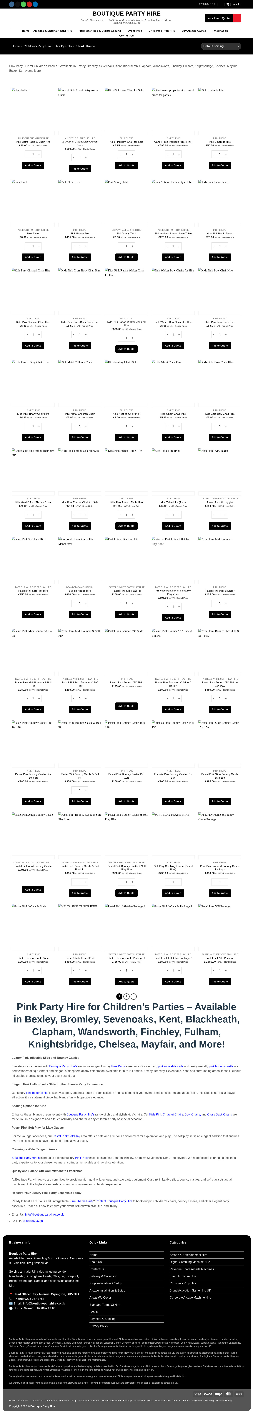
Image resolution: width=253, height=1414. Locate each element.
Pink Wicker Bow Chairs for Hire (173, 322)
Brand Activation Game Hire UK (190, 1290)
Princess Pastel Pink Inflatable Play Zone (173, 592)
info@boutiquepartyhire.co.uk (44, 1214)
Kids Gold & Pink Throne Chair (33, 502)
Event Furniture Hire (183, 1276)
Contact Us (126, 35)
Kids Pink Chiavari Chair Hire (33, 322)
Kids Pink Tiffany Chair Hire (33, 413)
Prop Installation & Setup (105, 1283)
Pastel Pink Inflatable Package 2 (173, 958)
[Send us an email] (17, 4)
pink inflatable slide (170, 1066)
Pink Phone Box (80, 233)
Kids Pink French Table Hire (126, 502)
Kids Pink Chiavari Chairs (166, 1114)
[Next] (134, 996)
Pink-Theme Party (81, 1201)
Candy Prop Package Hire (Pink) (173, 141)
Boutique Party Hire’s (63, 1066)
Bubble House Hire (80, 590)
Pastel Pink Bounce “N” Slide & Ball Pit (173, 684)
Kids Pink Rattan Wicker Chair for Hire (126, 323)
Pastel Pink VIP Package (220, 958)
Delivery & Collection (103, 1276)
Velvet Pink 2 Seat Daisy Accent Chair (79, 143)
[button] (220, 4)
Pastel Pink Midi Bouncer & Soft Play (79, 684)
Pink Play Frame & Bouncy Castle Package (219, 868)
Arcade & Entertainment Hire (188, 1254)
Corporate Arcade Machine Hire (190, 1297)
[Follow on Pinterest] (29, 4)
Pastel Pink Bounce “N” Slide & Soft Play (220, 684)
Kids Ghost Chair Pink (173, 413)
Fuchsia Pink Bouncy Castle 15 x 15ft (173, 776)
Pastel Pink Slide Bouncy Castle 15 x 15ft (219, 776)
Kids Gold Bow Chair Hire (220, 413)
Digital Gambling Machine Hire (190, 1262)
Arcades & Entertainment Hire (52, 30)
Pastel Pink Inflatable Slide (33, 958)
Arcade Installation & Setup (107, 1290)
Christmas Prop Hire (162, 30)
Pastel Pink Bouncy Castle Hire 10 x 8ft (33, 776)
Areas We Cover (100, 1297)
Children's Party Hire (37, 46)
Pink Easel (33, 233)
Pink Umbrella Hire (220, 141)
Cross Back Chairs (219, 1114)
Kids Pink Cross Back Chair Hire (80, 322)
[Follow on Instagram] (11, 4)
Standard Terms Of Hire (104, 1304)
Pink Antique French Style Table (173, 233)
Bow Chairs (192, 1114)
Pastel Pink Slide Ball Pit (126, 590)
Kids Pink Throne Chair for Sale (79, 502)
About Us (95, 1262)
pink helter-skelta (37, 1092)
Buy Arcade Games (194, 30)
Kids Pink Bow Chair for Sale (126, 141)
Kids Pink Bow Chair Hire (219, 322)
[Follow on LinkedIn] (35, 4)
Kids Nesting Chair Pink (126, 413)
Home (25, 30)
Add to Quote (33, 165)
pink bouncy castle (221, 1066)
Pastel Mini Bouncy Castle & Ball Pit (80, 776)
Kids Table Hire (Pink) (173, 502)
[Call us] (23, 4)
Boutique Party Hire (126, 13)
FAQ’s (93, 1311)
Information (220, 30)
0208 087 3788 (33, 1221)
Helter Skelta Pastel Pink (80, 958)
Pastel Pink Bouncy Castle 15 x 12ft (126, 776)
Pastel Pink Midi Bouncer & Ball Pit (33, 684)
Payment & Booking (102, 1318)
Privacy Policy (98, 1326)
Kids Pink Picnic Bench (220, 233)
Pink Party (118, 1066)
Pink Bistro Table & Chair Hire (33, 141)
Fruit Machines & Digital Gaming (100, 30)
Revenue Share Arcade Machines (192, 1269)
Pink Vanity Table (127, 233)
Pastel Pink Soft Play (66, 1136)
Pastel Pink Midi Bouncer (219, 590)
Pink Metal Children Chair (80, 413)
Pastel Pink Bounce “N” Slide (126, 682)
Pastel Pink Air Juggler (220, 502)
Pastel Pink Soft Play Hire (33, 590)
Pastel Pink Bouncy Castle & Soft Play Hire (80, 868)
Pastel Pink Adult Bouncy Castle (33, 866)
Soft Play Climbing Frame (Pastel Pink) (173, 868)
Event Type (135, 30)
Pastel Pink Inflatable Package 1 (126, 958)
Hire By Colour (64, 46)
